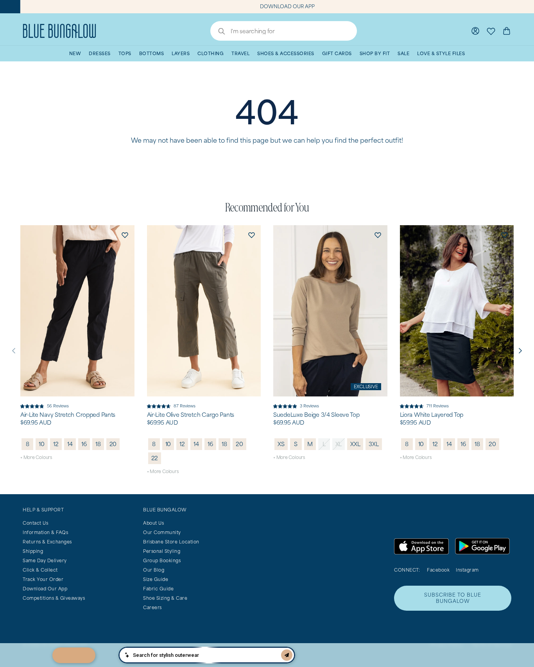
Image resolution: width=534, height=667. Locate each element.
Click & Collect (40, 569)
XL (338, 444)
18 (98, 444)
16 (84, 444)
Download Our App (45, 588)
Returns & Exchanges (47, 541)
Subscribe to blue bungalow (452, 598)
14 (70, 444)
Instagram (467, 569)
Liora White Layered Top (432, 415)
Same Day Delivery (45, 560)
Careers (152, 607)
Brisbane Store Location (171, 541)
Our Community (162, 532)
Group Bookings (162, 560)
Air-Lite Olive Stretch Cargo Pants (190, 415)
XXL (355, 444)
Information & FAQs (45, 532)
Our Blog (153, 569)
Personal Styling (161, 551)
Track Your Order (43, 579)
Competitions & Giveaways (54, 598)
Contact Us (35, 522)
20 (113, 444)
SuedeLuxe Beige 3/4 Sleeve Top (316, 415)
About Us (153, 522)
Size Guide (155, 579)
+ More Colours (36, 457)
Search (218, 32)
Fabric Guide (158, 588)
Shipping (33, 551)
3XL (373, 444)
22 (154, 458)
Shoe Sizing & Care (165, 598)
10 (42, 444)
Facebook (438, 569)
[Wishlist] (491, 31)
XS (281, 444)
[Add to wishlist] (125, 234)
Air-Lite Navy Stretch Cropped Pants (67, 415)
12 (56, 444)
